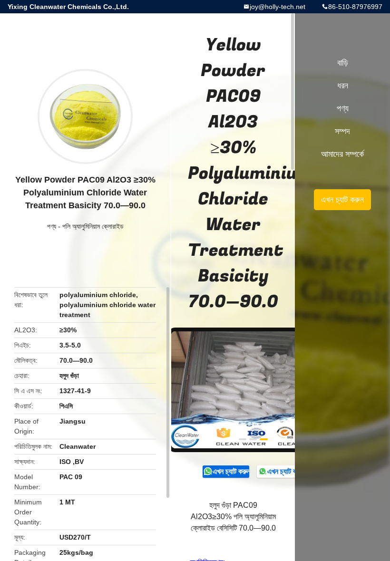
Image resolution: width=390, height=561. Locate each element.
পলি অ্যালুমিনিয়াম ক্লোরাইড (93, 226)
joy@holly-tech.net (277, 6)
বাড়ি (342, 63)
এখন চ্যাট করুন (231, 471)
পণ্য (51, 226)
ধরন (342, 85)
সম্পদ (342, 131)
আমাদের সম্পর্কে (342, 154)
